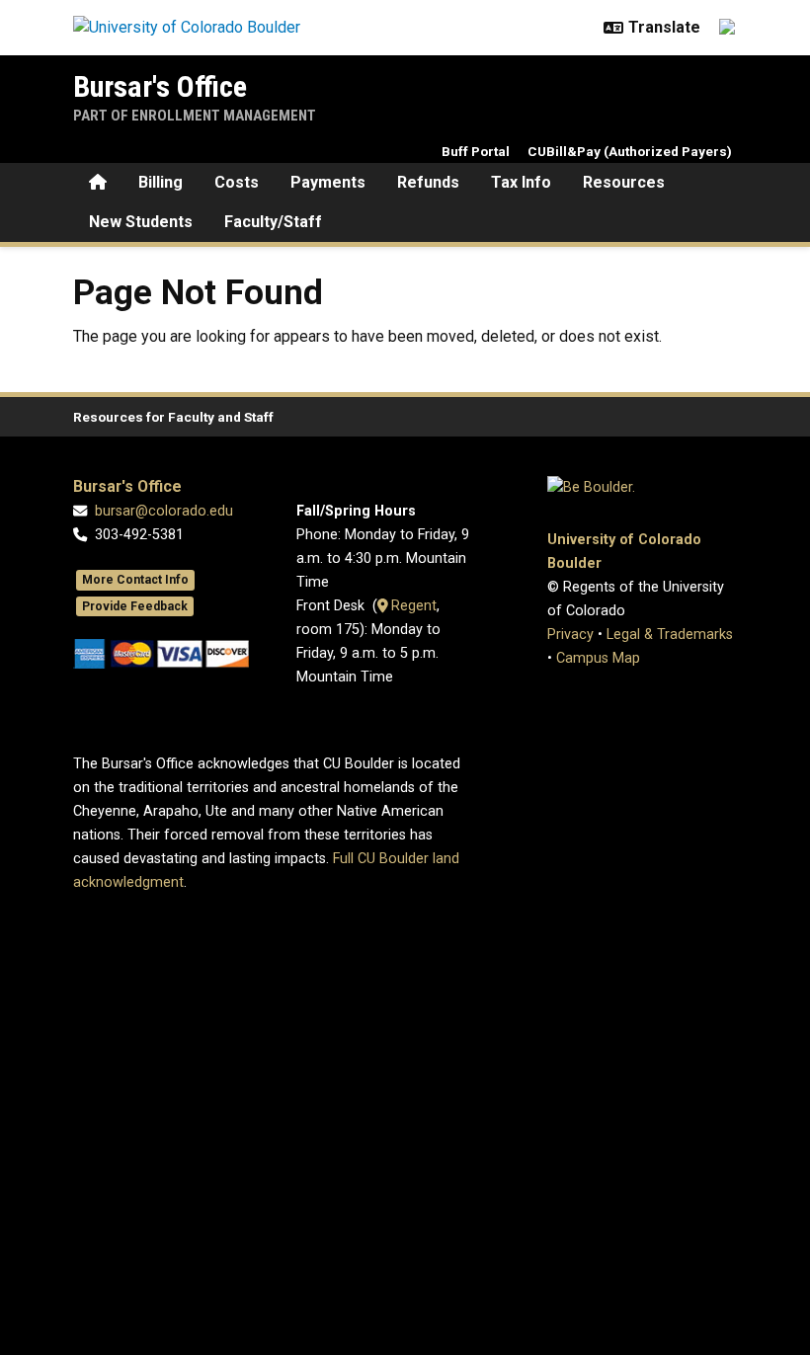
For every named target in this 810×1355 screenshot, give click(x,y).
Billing (160, 182)
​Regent (412, 606)
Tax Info (521, 182)
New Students (141, 221)
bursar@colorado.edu (164, 511)
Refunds (428, 182)
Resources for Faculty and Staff (173, 417)
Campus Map (598, 658)
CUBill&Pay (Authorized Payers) (629, 151)
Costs (236, 182)
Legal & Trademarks (670, 634)
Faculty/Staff (273, 221)
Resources (624, 182)
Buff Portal (476, 151)
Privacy (570, 634)
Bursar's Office (160, 86)
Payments (327, 182)
